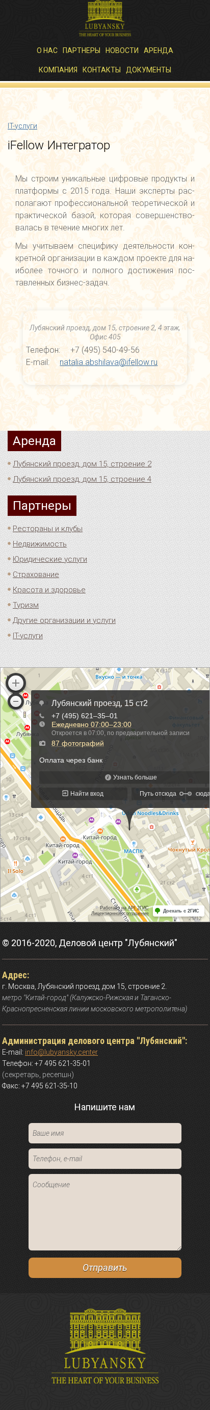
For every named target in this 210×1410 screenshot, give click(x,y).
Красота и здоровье (49, 589)
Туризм (26, 605)
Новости (122, 50)
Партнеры (81, 50)
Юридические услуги (50, 559)
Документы (148, 70)
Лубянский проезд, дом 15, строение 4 (82, 479)
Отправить (105, 1267)
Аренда (158, 50)
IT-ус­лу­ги (22, 126)
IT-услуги (28, 635)
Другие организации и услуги (64, 620)
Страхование (36, 574)
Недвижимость (40, 544)
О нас (47, 50)
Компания (58, 70)
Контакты (102, 70)
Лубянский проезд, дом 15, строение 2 (82, 463)
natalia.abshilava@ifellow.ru (109, 362)
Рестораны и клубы (48, 528)
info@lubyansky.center (61, 1052)
